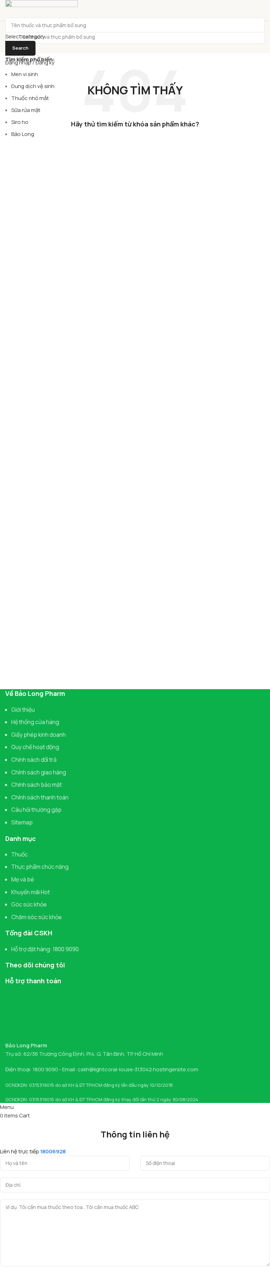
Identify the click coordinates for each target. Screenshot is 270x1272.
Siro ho (19, 122)
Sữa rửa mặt (25, 110)
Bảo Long (22, 134)
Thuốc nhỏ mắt (30, 98)
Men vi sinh (24, 74)
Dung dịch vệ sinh (32, 86)
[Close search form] (9, 9)
